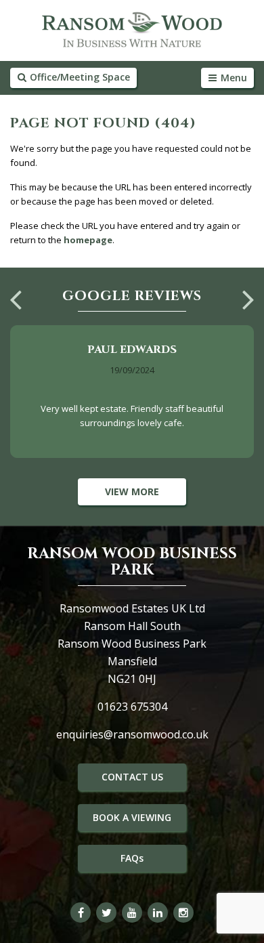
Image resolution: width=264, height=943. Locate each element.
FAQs (132, 858)
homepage (88, 240)
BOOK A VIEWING (132, 817)
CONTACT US (132, 776)
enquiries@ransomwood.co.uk (132, 734)
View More (132, 491)
